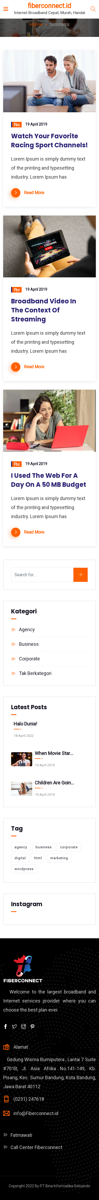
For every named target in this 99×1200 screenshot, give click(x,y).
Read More (34, 192)
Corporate (29, 658)
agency (21, 847)
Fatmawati (21, 1135)
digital (20, 858)
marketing (59, 858)
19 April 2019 (36, 124)
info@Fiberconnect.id (35, 1113)
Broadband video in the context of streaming (43, 310)
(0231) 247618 (28, 1099)
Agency (27, 629)
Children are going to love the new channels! (55, 782)
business (44, 847)
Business (29, 644)
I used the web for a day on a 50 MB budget (48, 480)
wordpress (24, 869)
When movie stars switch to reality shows (55, 753)
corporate (69, 847)
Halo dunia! (25, 723)
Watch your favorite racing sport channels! (49, 140)
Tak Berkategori (35, 673)
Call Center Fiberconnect (36, 1147)
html (38, 858)
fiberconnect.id (49, 5)
